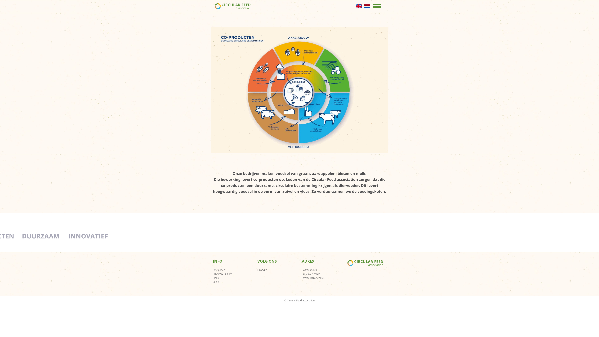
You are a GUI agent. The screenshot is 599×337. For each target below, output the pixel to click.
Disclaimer (219, 270)
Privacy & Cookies (222, 274)
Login (216, 281)
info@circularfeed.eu (313, 278)
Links (216, 278)
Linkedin (262, 270)
